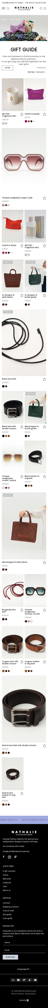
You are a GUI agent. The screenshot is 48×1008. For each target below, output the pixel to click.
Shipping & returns (11, 907)
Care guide (7, 918)
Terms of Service (17, 994)
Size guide (7, 914)
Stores (5, 875)
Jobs (5, 886)
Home (4, 19)
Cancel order (8, 910)
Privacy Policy (30, 994)
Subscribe (10, 957)
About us (6, 890)
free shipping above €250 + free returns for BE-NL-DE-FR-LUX (24, 2)
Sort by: (31, 72)
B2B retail (7, 879)
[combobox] (41, 72)
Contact (6, 903)
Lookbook (7, 882)
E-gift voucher (9, 871)
